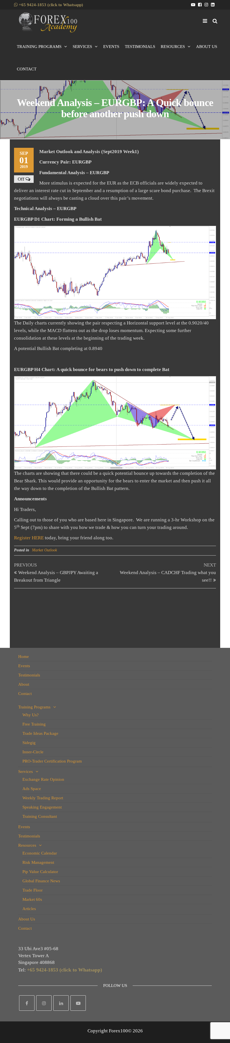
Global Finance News (41, 881)
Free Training (34, 724)
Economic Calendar (39, 853)
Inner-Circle (32, 752)
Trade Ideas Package (40, 733)
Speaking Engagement (42, 807)
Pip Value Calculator (40, 871)
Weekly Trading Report (42, 798)
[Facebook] (26, 1003)
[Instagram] (44, 1003)
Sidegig (29, 742)
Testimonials (140, 46)
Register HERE (29, 537)
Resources (173, 46)
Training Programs (39, 46)
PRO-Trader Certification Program (52, 761)
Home (23, 656)
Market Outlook (44, 550)
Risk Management (38, 862)
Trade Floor (32, 890)
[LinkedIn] (61, 1003)
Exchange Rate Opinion (43, 779)
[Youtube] (78, 1003)
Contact (26, 69)
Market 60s (32, 899)
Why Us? (30, 715)
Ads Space (31, 788)
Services (82, 46)
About (23, 684)
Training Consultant (39, 816)
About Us (206, 46)
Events (111, 46)
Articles (29, 908)
